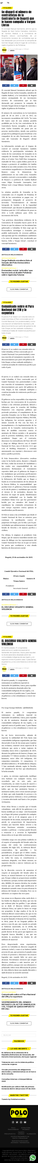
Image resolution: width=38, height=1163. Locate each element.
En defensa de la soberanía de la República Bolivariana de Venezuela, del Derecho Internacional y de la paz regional (19, 1055)
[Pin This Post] (23, 85)
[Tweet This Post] (14, 85)
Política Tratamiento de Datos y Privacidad (20, 1137)
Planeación (31, 1134)
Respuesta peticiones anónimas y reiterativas (20, 1141)
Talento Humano (21, 1133)
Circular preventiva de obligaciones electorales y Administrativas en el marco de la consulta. (19, 1072)
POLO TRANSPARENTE (13, 1128)
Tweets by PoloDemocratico (13, 1099)
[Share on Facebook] (6, 85)
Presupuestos (10, 1134)
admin (12, 50)
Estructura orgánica (25, 1128)
